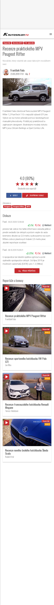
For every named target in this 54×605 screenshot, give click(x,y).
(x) (31, 225)
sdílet (15, 195)
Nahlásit (47, 225)
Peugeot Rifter (18, 207)
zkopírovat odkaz (36, 195)
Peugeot (7, 207)
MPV (28, 207)
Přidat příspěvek (28, 270)
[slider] (27, 183)
